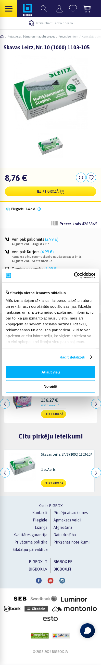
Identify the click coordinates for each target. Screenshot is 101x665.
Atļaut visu (50, 372)
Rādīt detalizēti (73, 357)
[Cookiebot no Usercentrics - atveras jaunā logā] (73, 275)
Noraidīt (50, 386)
